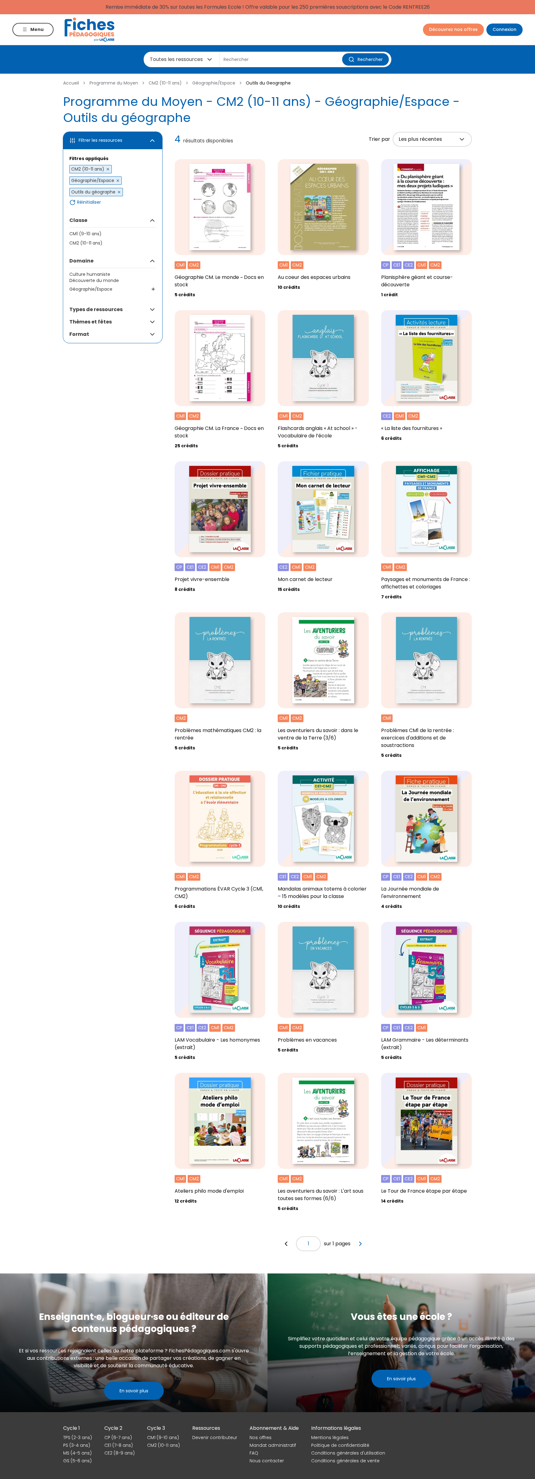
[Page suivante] (360, 1243)
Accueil (71, 83)
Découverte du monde (94, 280)
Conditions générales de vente (345, 1461)
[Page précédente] (286, 1243)
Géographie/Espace (213, 83)
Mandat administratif (273, 1445)
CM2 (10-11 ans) (165, 83)
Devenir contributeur (214, 1437)
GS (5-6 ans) (77, 1461)
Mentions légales (330, 1437)
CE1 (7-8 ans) (118, 1445)
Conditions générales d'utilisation (348, 1453)
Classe (78, 220)
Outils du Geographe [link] (268, 83)
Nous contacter (267, 1461)
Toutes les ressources (176, 59)
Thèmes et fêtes (90, 321)
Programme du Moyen (113, 83)
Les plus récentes (420, 139)
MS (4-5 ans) (77, 1453)
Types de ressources (96, 309)
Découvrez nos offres (453, 29)
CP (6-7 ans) (118, 1437)
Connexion (504, 29)
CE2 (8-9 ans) (119, 1453)
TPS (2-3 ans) (77, 1437)
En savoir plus (134, 1391)
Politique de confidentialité (340, 1445)
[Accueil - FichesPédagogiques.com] (89, 29)
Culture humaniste (89, 274)
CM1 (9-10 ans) (85, 234)
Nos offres (261, 1437)
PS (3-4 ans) (76, 1445)
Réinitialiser (89, 202)
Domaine (81, 260)
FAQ (254, 1453)
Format (79, 334)
